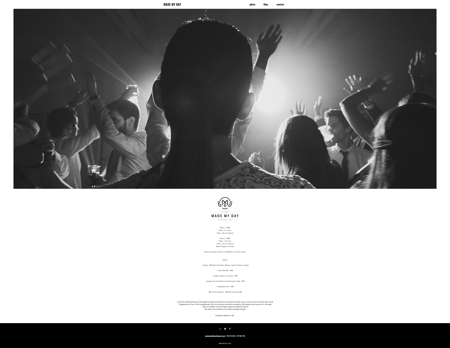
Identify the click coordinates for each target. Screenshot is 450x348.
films (265, 4)
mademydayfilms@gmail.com (215, 336)
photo (252, 4)
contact (280, 4)
